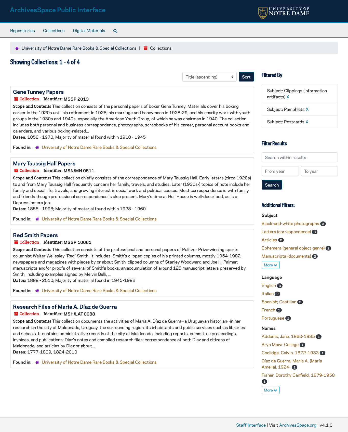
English (269, 285)
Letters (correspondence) (287, 231)
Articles (270, 239)
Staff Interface (251, 425)
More (269, 264)
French (269, 309)
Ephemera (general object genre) (294, 248)
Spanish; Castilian (279, 301)
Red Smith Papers (35, 234)
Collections (54, 30)
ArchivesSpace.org (297, 425)
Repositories (22, 30)
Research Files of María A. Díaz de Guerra (65, 306)
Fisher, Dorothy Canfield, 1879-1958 (298, 375)
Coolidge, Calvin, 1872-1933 (291, 352)
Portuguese (273, 318)
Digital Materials (89, 30)
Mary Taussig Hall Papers (44, 163)
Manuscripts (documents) (287, 256)
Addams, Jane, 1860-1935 (289, 336)
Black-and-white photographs (291, 223)
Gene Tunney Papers (38, 91)
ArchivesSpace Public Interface (57, 9)
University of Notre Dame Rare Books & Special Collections (79, 48)
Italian (268, 293)
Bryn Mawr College (281, 344)
